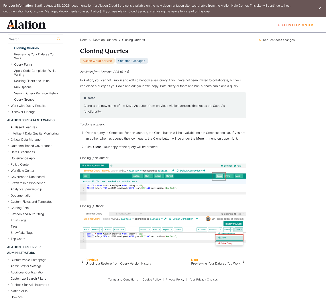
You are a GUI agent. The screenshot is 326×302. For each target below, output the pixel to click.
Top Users (18, 239)
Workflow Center (22, 170)
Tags (14, 226)
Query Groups (24, 99)
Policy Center (20, 164)
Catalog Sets (20, 208)
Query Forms (23, 64)
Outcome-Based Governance (31, 146)
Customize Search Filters (28, 278)
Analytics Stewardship (26, 189)
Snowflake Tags (22, 232)
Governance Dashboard (28, 177)
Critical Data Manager (26, 139)
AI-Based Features (24, 127)
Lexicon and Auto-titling (27, 214)
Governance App (23, 158)
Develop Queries (105, 40)
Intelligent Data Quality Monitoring (35, 133)
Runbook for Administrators (30, 284)
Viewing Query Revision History (36, 93)
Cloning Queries (26, 48)
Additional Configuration (27, 272)
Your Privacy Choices (203, 279)
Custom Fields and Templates (31, 201)
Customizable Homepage (28, 260)
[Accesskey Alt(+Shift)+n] (244, 261)
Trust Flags (18, 220)
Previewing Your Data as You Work (34, 56)
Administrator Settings (26, 266)
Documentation (21, 195)
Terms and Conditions (123, 279)
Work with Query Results (28, 105)
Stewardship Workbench (28, 183)
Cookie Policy (152, 279)
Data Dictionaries (23, 152)
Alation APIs (19, 291)
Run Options (22, 87)
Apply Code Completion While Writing (35, 72)
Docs (83, 40)
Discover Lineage (23, 112)
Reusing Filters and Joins (31, 81)
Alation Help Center (234, 5)
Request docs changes (279, 40)
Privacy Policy (175, 279)
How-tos (17, 297)
